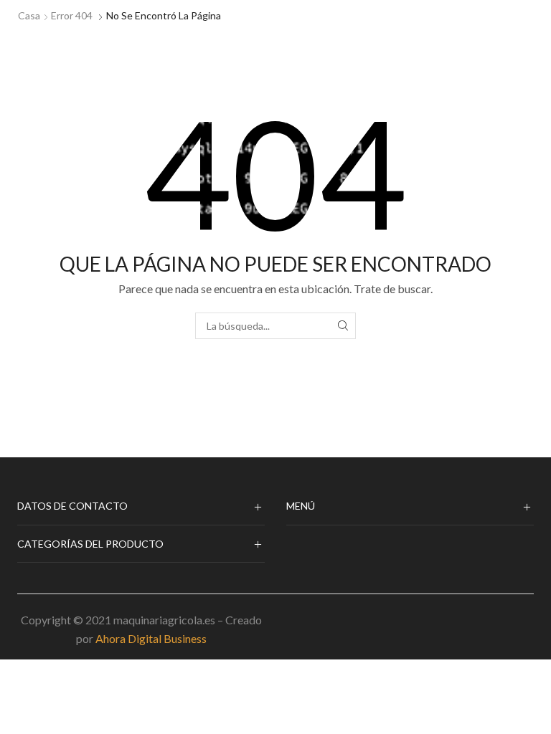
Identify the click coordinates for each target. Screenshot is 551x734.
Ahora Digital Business (151, 638)
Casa (29, 15)
